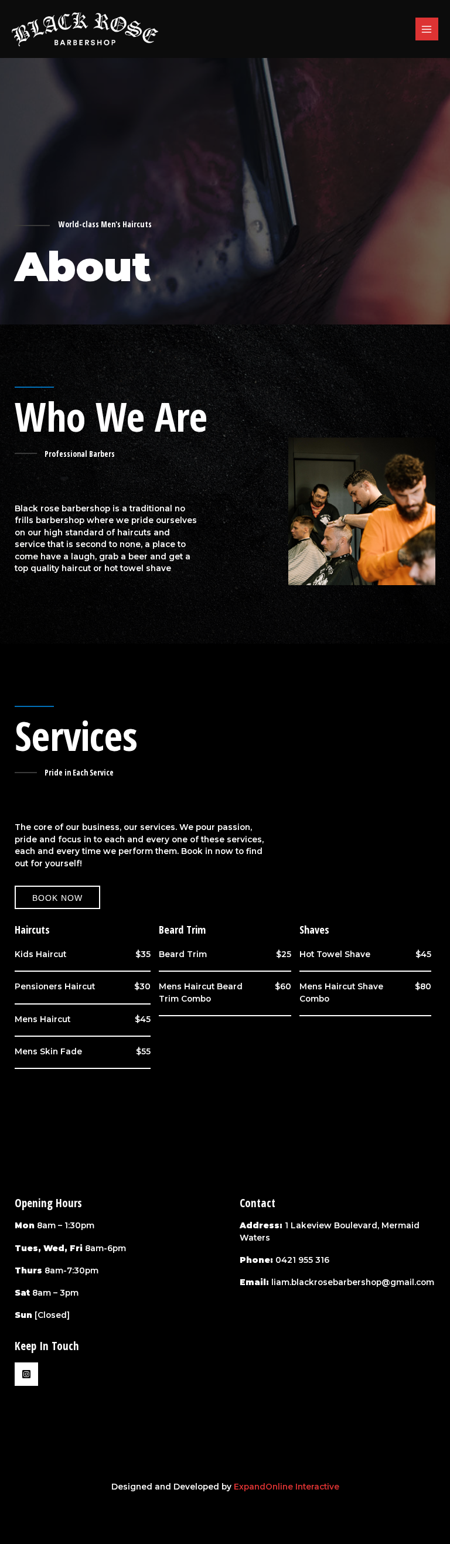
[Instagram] (26, 1374)
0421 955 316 (302, 1260)
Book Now (57, 898)
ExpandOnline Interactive (286, 1486)
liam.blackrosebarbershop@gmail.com (352, 1282)
